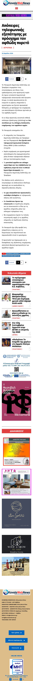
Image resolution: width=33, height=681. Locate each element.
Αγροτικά (8, 48)
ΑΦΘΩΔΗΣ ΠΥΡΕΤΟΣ (25, 253)
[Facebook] (10, 679)
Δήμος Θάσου (18, 306)
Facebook (15, 679)
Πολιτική (16, 289)
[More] (26, 79)
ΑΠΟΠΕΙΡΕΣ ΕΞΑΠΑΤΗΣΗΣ (13, 253)
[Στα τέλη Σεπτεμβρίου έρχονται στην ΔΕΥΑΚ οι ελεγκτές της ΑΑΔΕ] (6, 326)
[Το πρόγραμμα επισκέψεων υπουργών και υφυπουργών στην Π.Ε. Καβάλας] (6, 281)
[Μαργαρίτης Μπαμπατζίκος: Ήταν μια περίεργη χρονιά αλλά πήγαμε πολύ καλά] (6, 297)
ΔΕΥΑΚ (15, 335)
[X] (21, 679)
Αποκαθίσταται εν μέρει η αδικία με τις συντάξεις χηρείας (21, 313)
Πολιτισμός (17, 349)
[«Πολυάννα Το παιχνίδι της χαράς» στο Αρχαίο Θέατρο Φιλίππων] (6, 342)
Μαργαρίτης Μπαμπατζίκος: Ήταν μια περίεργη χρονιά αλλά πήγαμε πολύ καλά (21, 299)
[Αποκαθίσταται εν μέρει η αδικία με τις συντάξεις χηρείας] (6, 314)
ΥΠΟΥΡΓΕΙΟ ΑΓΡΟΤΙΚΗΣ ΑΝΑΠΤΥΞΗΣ (11, 256)
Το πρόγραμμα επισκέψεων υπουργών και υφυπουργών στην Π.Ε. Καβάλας (21, 282)
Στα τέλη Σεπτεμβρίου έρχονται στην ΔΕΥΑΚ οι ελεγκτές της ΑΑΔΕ (20, 327)
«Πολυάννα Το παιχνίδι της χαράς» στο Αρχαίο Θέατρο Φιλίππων (21, 343)
